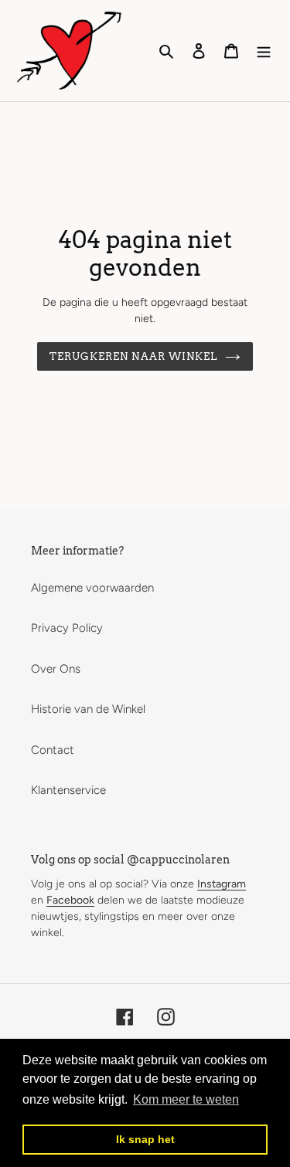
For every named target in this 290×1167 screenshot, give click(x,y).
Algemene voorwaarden (92, 588)
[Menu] (263, 50)
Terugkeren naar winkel (133, 356)
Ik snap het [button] (145, 1139)
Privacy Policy (67, 628)
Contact (52, 750)
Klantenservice (68, 790)
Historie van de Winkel (88, 709)
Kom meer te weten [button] (186, 1099)
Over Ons (55, 669)
